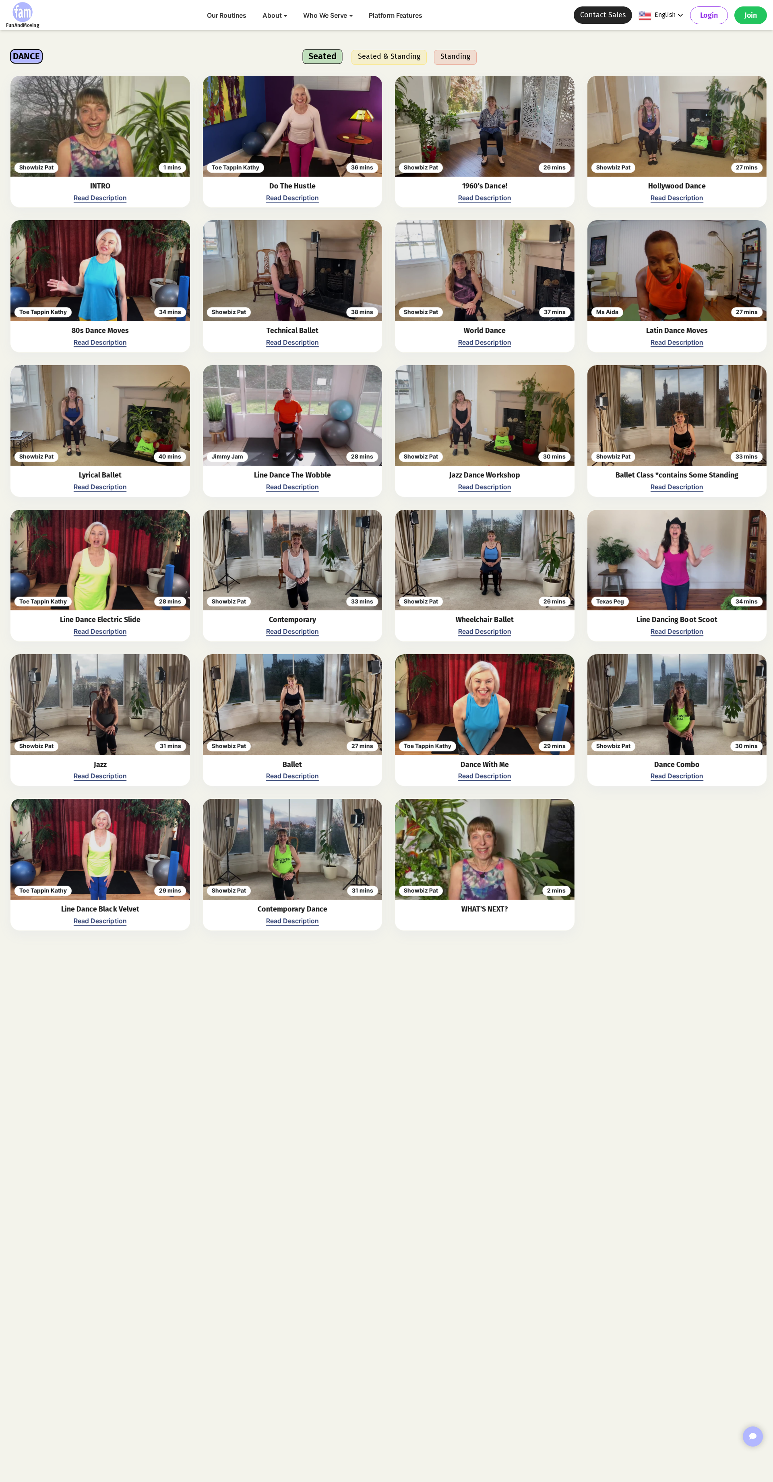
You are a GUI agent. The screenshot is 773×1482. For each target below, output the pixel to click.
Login (709, 15)
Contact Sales (603, 14)
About (272, 15)
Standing (455, 56)
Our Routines (226, 15)
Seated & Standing (389, 56)
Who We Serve (326, 15)
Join (750, 15)
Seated (322, 56)
